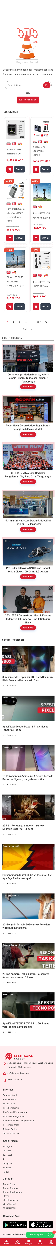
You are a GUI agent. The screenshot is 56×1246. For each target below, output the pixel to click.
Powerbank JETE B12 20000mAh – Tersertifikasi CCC (15, 215)
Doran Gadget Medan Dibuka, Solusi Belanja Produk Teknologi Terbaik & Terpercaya (28, 368)
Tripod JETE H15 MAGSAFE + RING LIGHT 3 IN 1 (15, 283)
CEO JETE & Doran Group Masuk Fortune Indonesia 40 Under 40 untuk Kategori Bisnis (28, 609)
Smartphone (8, 698)
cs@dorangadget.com (18, 1073)
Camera (6, 846)
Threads (7, 1151)
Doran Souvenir (10, 1188)
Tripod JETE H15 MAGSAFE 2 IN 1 (41, 215)
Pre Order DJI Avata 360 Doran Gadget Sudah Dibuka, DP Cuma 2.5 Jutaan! (28, 559)
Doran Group (9, 1184)
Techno (15, 896)
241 (25, 329)
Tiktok (6, 1172)
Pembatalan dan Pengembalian (18, 1121)
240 (46, 322)
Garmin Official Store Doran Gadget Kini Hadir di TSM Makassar (28, 512)
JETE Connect (9, 1204)
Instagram (8, 1146)
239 (39, 322)
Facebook (7, 1155)
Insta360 (15, 846)
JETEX (6, 1196)
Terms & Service (11, 1133)
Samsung (7, 747)
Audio (5, 648)
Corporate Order (11, 1125)
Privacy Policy (10, 1129)
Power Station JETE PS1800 (14, 151)
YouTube (7, 1168)
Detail (19, 169)
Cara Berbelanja (11, 1108)
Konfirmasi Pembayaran (15, 1112)
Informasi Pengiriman (13, 1116)
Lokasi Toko (9, 1104)
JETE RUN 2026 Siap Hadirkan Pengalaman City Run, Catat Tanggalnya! (28, 464)
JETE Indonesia (10, 1200)
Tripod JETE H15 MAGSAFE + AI (41, 284)
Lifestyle (7, 797)
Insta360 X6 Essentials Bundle (39, 150)
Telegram (8, 1163)
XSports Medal (10, 1208)
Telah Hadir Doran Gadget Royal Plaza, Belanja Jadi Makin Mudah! (28, 417)
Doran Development (12, 1192)
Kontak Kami (9, 1099)
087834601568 (14, 1080)
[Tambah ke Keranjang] (9, 169)
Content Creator (18, 945)
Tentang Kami (10, 1095)
